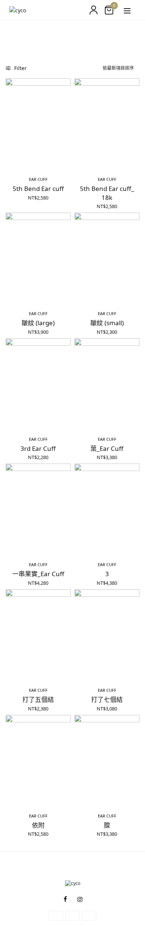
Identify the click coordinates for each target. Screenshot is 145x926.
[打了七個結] (106, 635)
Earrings (29, 31)
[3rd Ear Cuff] (38, 384)
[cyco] (17, 10)
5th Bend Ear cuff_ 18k (107, 193)
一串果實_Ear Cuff (38, 573)
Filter (20, 68)
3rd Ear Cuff (38, 448)
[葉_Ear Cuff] (106, 384)
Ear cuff (38, 179)
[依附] (38, 760)
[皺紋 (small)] (106, 258)
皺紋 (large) (38, 322)
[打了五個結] (38, 635)
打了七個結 (107, 699)
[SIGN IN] (94, 10)
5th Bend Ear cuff (38, 188)
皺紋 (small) (107, 322)
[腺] (106, 760)
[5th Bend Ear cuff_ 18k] (106, 124)
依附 (38, 825)
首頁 (10, 31)
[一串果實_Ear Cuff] (38, 509)
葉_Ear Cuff (106, 448)
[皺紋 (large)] (38, 258)
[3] (106, 509)
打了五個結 (38, 699)
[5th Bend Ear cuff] (38, 124)
